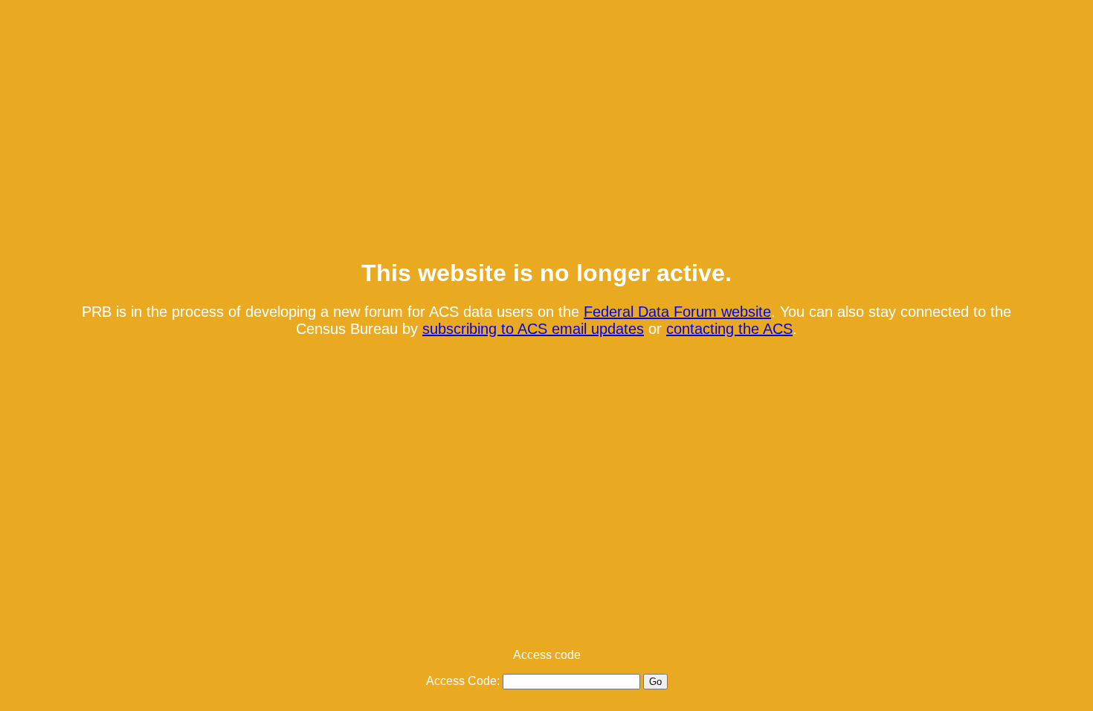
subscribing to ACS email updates (533, 329)
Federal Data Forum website (677, 311)
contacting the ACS (729, 329)
